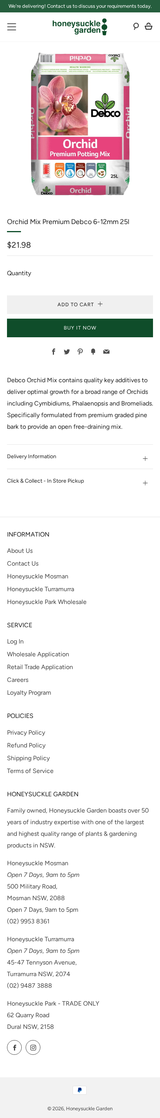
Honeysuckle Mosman (37, 576)
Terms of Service (30, 771)
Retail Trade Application (40, 667)
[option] (80, 124)
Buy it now (80, 328)
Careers (17, 679)
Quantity (19, 273)
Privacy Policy (26, 732)
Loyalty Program (29, 692)
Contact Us (22, 563)
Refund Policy (26, 745)
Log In (15, 641)
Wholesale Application (38, 654)
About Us (20, 550)
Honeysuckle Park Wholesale (47, 602)
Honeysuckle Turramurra (40, 589)
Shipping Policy (28, 758)
